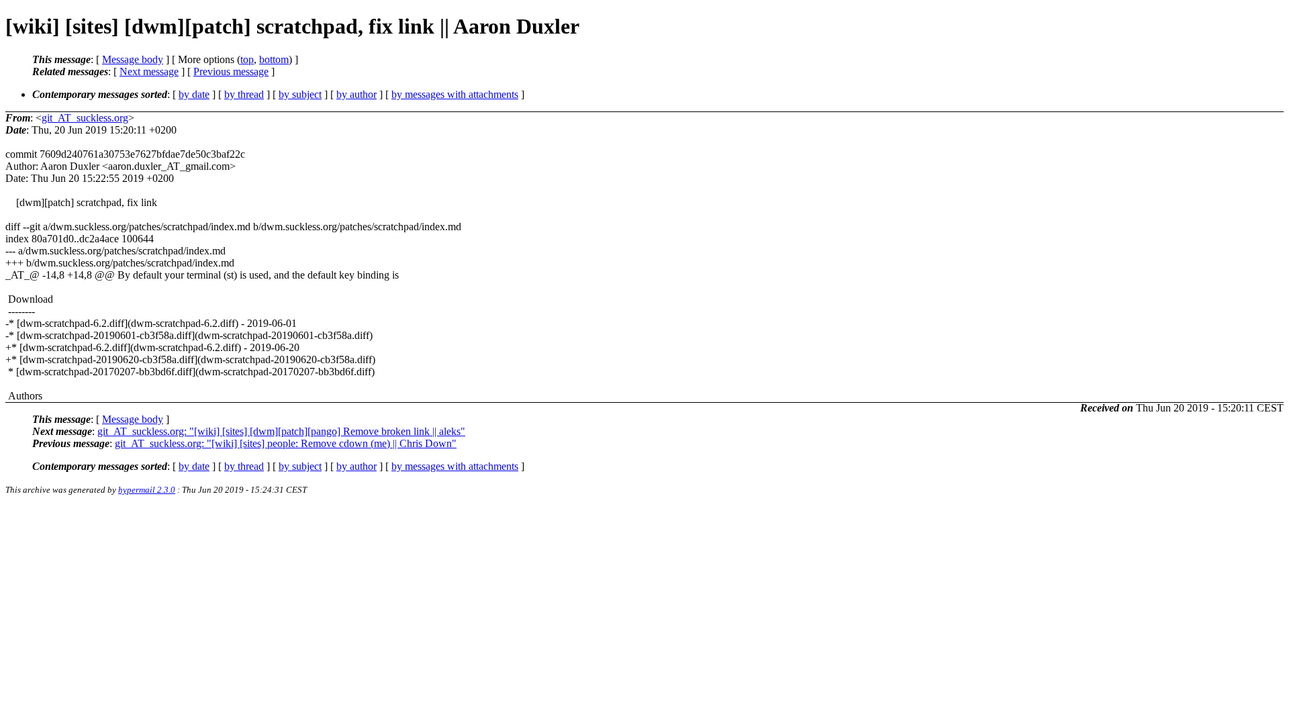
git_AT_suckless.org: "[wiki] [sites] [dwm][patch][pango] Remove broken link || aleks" (281, 431)
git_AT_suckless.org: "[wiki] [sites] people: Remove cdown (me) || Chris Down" (286, 443)
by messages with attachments (454, 94)
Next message (149, 71)
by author (356, 94)
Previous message (231, 71)
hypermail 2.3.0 (146, 490)
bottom (274, 59)
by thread (244, 94)
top (247, 59)
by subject (300, 94)
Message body (132, 59)
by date (194, 94)
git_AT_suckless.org (85, 118)
